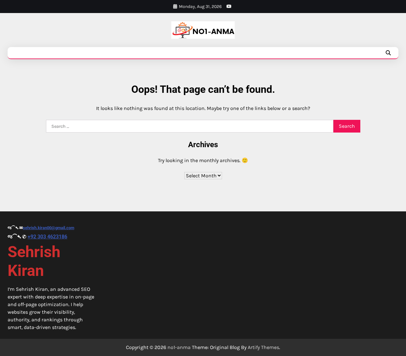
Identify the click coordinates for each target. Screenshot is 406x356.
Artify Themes (263, 347)
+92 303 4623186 (47, 237)
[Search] (388, 52)
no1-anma (179, 347)
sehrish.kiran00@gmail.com (48, 227)
